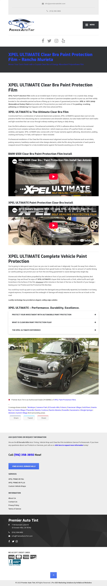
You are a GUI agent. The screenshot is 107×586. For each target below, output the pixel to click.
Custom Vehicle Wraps (17, 486)
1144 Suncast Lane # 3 (21, 526)
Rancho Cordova (41, 410)
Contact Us (12, 502)
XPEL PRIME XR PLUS (16, 483)
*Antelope (31, 407)
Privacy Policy (13, 505)
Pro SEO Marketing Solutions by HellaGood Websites (72, 583)
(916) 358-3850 (17, 532)
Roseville (65, 410)
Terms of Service (14, 509)
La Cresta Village (18, 410)
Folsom (63, 407)
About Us (12, 498)
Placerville (30, 410)
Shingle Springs (86, 410)
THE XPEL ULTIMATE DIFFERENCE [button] (26, 330)
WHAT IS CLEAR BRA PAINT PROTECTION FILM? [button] (32, 322)
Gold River (86, 407)
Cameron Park (41, 407)
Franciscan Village (74, 407)
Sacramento (74, 410)
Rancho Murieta (55, 410)
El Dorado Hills (53, 407)
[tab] (53, 315)
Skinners (11, 413)
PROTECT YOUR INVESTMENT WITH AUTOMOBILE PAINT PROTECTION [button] (41, 315)
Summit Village (21, 413)
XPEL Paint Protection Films (65, 400)
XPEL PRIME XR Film (16, 479)
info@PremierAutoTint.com (22, 536)
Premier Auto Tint (28, 583)
